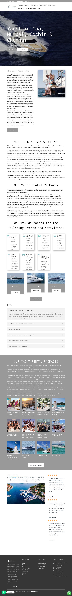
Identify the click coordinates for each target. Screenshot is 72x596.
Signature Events (30, 8)
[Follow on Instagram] (14, 586)
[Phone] (4, 592)
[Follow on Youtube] (17, 586)
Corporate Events (14, 236)
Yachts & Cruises (22, 5)
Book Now (12, 49)
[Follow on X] (11, 586)
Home (23, 563)
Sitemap (24, 573)
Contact (24, 574)
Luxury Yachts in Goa (42, 566)
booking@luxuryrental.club (61, 563)
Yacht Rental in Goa (42, 563)
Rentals (20, 8)
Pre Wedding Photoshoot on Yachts (45, 257)
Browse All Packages (36, 465)
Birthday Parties (60, 235)
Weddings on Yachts (29, 235)
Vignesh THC (52, 539)
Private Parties (41, 568)
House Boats (51, 5)
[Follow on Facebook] (8, 586)
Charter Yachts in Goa (42, 564)
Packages (24, 564)
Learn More (12, 130)
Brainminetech (34, 591)
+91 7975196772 (60, 565)
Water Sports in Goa (14, 477)
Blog (39, 8)
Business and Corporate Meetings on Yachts (29, 257)
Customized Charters (45, 235)
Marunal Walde (52, 517)
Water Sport (25, 569)
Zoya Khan (51, 496)
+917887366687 (11, 1)
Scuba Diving (43, 5)
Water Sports (34, 5)
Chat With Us (23, 49)
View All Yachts (36, 299)
